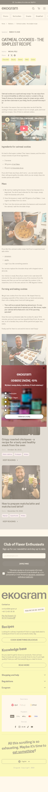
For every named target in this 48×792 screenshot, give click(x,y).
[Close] (44, 368)
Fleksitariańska (14, 406)
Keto (10, 402)
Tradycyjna (12, 393)
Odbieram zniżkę (24, 417)
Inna (10, 410)
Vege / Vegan (13, 398)
